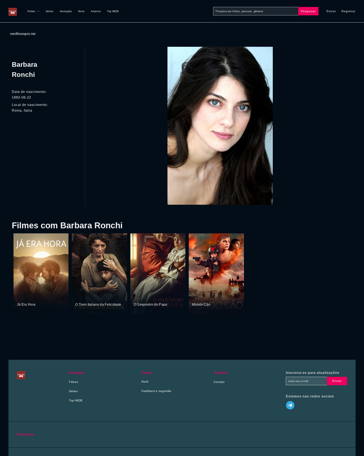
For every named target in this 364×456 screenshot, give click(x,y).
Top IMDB (113, 11)
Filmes (31, 11)
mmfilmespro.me (23, 34)
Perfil (145, 381)
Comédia (33, 296)
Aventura (150, 296)
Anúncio (96, 11)
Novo (81, 11)
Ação (207, 296)
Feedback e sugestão (156, 391)
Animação (66, 11)
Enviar (337, 380)
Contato (219, 382)
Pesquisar (308, 11)
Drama (22, 296)
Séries (50, 11)
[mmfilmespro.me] (13, 11)
